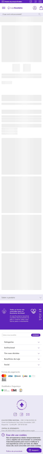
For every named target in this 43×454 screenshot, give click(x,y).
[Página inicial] (14, 8)
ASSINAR (36, 335)
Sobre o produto (8, 297)
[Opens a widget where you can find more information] (34, 450)
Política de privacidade (14, 451)
